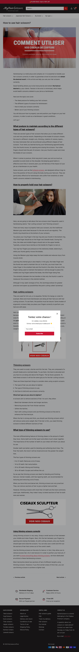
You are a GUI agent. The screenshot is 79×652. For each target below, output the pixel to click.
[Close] (57, 313)
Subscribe (39, 333)
